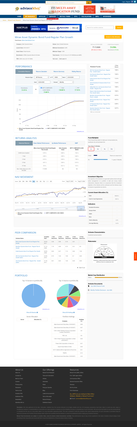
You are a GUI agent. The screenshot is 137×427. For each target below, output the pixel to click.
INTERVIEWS (107, 16)
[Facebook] (132, 2)
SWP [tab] (76, 143)
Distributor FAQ (19, 396)
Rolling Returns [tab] (76, 71)
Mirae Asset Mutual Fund (28, 40)
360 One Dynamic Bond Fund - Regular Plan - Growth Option (100, 70)
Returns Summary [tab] (59, 71)
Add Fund (82, 268)
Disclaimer (18, 387)
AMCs (97, 16)
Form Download (74, 390)
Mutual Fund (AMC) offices (76, 372)
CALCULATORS (86, 16)
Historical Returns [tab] (24, 143)
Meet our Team (19, 378)
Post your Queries (47, 387)
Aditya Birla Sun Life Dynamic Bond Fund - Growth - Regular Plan (100, 87)
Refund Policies (47, 399)
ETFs (75, 16)
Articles (44, 378)
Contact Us (18, 375)
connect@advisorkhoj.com (83, 398)
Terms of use (18, 390)
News (44, 384)
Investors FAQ (18, 393)
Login (123, 2)
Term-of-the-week (47, 396)
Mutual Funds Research (14, 20)
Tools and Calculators (48, 375)
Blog (44, 390)
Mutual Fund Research (48, 372)
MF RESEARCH (30, 16)
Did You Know (73, 387)
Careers (17, 381)
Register (128, 2)
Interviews (45, 381)
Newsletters (18, 399)
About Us (17, 372)
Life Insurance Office (75, 378)
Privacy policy (18, 384)
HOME (19, 16)
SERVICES (52, 16)
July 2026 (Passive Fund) (97, 286)
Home (4, 20)
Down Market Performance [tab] (41, 143)
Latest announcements (48, 393)
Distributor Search (47, 402)
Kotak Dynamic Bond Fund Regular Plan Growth (28, 251)
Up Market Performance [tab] (59, 143)
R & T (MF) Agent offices (76, 375)
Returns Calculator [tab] (41, 71)
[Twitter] (135, 2)
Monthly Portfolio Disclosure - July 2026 (101, 290)
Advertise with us (19, 402)
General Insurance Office (76, 381)
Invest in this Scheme (113, 37)
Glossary (72, 384)
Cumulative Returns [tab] (24, 71)
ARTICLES (42, 16)
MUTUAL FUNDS (65, 16)
